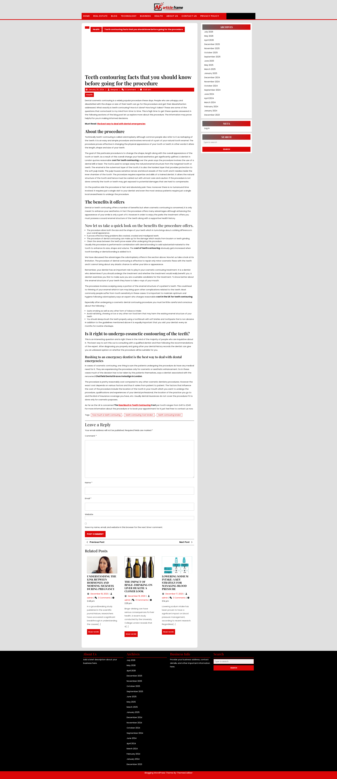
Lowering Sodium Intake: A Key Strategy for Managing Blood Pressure (175, 582)
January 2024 (209, 117)
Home (86, 16)
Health (158, 16)
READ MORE (94, 632)
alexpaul (114, 89)
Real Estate (100, 16)
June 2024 (207, 99)
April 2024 (207, 104)
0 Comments (104, 597)
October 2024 (209, 90)
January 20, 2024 (96, 89)
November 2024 (210, 86)
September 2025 (211, 59)
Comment (91, 435)
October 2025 (209, 54)
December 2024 (210, 81)
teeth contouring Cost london (139, 415)
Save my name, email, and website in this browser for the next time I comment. (124, 527)
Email (88, 498)
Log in (205, 136)
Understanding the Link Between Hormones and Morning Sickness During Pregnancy (101, 582)
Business (145, 16)
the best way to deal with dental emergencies (121, 123)
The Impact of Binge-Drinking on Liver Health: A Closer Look (138, 586)
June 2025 (207, 63)
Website (89, 514)
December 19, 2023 (137, 596)
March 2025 (208, 72)
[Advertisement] (139, 53)
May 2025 (207, 68)
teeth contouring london (169, 415)
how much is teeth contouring (106, 415)
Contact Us (189, 16)
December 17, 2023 (174, 593)
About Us (172, 16)
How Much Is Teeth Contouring (134, 405)
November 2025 (210, 50)
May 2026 (207, 36)
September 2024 (211, 95)
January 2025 (209, 77)
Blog (114, 16)
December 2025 (210, 45)
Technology (129, 16)
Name (88, 482)
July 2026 (207, 32)
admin (90, 597)
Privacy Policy (209, 16)
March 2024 (208, 108)
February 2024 (210, 113)
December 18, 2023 (99, 593)
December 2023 (210, 122)
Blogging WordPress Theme (159, 774)
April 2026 (207, 41)
